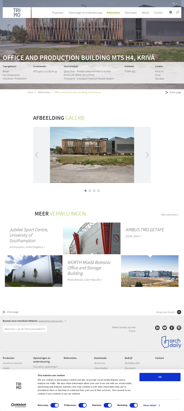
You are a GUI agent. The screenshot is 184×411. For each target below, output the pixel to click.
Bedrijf (128, 358)
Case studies (100, 368)
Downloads (100, 358)
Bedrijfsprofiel (132, 363)
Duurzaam (130, 368)
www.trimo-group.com (51, 320)
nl (173, 3)
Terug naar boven (165, 312)
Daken (6, 368)
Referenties (113, 12)
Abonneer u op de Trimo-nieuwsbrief (24, 329)
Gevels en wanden (12, 363)
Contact (159, 358)
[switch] (82, 405)
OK (160, 377)
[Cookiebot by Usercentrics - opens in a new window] (18, 405)
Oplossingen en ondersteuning (41, 359)
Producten (8, 358)
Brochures (99, 363)
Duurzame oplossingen (45, 366)
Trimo (30, 92)
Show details (149, 405)
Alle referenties (169, 214)
